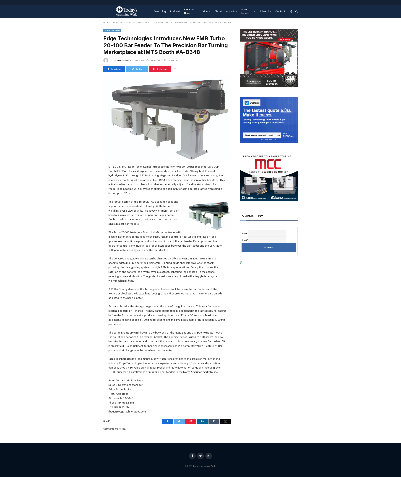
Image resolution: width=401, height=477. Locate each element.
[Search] (296, 11)
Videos (206, 11)
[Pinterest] (92, 199)
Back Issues (245, 11)
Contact (280, 11)
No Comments (155, 60)
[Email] (92, 207)
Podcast (175, 11)
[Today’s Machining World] (126, 11)
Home (106, 22)
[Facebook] (92, 175)
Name (245, 233)
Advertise (231, 11)
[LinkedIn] (92, 191)
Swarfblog (160, 11)
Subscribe (265, 11)
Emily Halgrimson (121, 60)
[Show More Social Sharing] (175, 69)
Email (245, 240)
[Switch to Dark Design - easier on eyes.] (291, 11)
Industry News (189, 11)
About (218, 11)
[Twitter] (92, 183)
